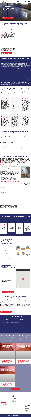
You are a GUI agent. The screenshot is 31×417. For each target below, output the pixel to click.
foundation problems (9, 255)
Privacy (19, 415)
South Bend (4, 283)
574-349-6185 (21, 2)
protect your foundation (9, 302)
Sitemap (22, 415)
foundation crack (5, 118)
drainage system (3, 34)
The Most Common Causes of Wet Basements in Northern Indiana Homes (23, 361)
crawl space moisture (4, 256)
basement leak (7, 29)
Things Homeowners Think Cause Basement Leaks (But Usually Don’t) (6, 384)
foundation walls (8, 32)
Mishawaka (4, 284)
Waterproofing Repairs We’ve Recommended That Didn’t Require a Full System (7, 361)
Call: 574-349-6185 (5, 404)
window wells (9, 33)
